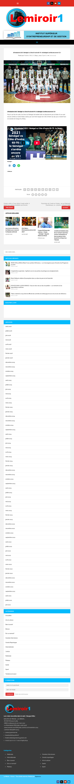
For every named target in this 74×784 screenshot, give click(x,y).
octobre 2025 (9, 371)
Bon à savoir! (9, 624)
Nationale (8, 656)
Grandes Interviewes (12, 638)
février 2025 (9, 407)
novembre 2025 (10, 367)
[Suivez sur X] (51, 3)
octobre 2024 (9, 425)
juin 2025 (8, 389)
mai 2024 (8, 447)
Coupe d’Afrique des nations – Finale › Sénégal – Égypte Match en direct (44, 233)
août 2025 (8, 380)
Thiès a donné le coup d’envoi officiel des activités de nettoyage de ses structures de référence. (38, 293)
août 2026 (9, 326)
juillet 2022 (9, 546)
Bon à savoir (11, 760)
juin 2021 (8, 604)
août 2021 (8, 596)
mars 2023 (9, 510)
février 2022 (9, 569)
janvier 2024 (9, 465)
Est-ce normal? (10, 633)
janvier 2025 (9, 411)
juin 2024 (8, 443)
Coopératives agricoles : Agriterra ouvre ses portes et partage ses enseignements (34, 271)
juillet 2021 (9, 600)
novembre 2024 (10, 420)
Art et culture (9, 620)
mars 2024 (9, 456)
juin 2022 (8, 551)
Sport (44, 55)
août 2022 (8, 542)
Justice (8, 651)
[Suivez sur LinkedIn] (59, 3)
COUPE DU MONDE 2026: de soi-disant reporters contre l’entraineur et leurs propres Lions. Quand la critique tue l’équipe (61, 235)
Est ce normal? (11, 763)
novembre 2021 (10, 582)
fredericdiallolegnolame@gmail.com (16, 738)
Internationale (10, 647)
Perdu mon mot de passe (21, 694)
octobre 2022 (9, 533)
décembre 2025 (10, 362)
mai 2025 (8, 393)
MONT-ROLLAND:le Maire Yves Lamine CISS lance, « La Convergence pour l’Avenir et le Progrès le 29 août (39, 263)
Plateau (8, 660)
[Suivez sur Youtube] (55, 3)
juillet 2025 (9, 384)
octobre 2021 (9, 587)
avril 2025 (8, 398)
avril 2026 (8, 344)
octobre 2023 (9, 479)
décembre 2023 (10, 470)
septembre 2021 (10, 591)
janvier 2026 (9, 358)
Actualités (8, 615)
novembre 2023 (10, 474)
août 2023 (8, 488)
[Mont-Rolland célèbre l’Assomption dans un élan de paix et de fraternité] (8, 279)
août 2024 (8, 434)
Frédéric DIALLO (29, 55)
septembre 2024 (10, 429)
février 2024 (9, 461)
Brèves (8, 629)
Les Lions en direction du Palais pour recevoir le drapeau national (12, 230)
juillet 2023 (9, 492)
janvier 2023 (9, 519)
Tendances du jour (11, 674)
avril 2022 (8, 560)
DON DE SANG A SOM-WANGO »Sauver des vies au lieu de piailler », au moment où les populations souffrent (36, 286)
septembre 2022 (10, 537)
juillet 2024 (9, 438)
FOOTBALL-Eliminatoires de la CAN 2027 (29, 230)
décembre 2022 (10, 524)
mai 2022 (8, 555)
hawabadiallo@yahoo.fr (12, 735)
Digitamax (38, 776)
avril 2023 (8, 506)
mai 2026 (8, 340)
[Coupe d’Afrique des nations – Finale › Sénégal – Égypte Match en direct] (45, 222)
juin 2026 (8, 335)
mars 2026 (9, 349)
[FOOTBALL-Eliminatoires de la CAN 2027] (29, 221)
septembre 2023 (10, 483)
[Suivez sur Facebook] (48, 3)
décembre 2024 (10, 416)
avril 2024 (8, 452)
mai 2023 (8, 501)
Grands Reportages (11, 642)
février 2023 (9, 515)
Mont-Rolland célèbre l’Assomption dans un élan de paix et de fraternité (32, 278)
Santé (7, 665)
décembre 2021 (10, 578)
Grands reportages (48, 757)
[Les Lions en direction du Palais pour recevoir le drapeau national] (13, 221)
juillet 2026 (9, 331)
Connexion (10, 694)
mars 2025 (9, 402)
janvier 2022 (9, 573)
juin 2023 (8, 497)
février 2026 (9, 353)
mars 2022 (9, 564)
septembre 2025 (10, 376)
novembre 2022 (10, 528)
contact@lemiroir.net (11, 732)
